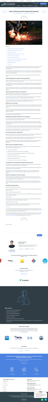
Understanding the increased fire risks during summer (15, 48)
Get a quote (43, 3)
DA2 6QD (33, 381)
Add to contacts (12, 251)
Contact (45, 5)
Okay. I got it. (24, 399)
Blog (18, 8)
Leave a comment (8, 224)
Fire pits (7, 125)
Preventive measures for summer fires (13, 55)
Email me (32, 248)
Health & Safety (30, 5)
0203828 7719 (27, 248)
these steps (28, 146)
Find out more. (33, 396)
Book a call (21, 248)
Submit (39, 235)
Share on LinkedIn (27, 18)
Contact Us (5, 382)
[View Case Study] (11, 261)
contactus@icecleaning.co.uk (10, 215)
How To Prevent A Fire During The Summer (26, 8)
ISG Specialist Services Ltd (8, 4)
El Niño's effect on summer (11, 52)
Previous (4, 11)
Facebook (4, 391)
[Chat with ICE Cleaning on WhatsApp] (42, 400)
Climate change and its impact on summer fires (14, 50)
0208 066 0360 (35, 3)
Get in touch (9, 64)
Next (44, 11)
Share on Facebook (21, 18)
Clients (41, 5)
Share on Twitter (24, 18)
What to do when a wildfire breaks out (13, 57)
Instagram (4, 389)
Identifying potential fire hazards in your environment (15, 53)
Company (36, 5)
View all (25, 256)
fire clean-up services (23, 70)
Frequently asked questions (11, 62)
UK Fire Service (13, 171)
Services (18, 5)
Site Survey (24, 5)
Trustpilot (26, 271)
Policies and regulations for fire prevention (14, 60)
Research (19, 110)
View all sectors (24, 362)
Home (16, 8)
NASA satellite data (10, 96)
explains (9, 84)
